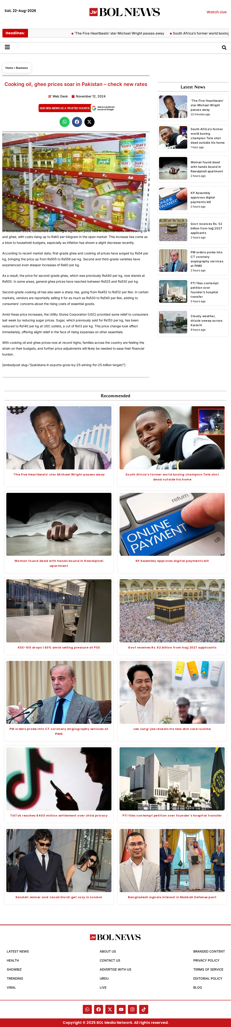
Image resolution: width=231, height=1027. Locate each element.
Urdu (104, 978)
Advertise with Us (115, 969)
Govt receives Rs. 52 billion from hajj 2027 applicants (206, 228)
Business (22, 67)
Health (13, 960)
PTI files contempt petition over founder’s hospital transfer (172, 815)
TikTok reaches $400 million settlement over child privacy (59, 815)
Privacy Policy (206, 960)
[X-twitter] (109, 1009)
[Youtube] (121, 1009)
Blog (197, 987)
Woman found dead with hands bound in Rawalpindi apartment (207, 166)
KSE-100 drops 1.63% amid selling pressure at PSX (59, 647)
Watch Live (216, 12)
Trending (15, 978)
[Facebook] (98, 1009)
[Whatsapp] (87, 1009)
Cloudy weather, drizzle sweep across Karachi (206, 320)
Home (9, 67)
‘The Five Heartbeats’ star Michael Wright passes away (102, 33)
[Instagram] (132, 1009)
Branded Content (209, 951)
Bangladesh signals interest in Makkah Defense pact (172, 897)
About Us (108, 951)
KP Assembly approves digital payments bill (203, 197)
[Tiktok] (143, 1009)
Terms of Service (208, 969)
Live (103, 987)
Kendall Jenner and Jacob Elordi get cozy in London (59, 897)
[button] (65, 122)
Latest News (18, 951)
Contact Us (110, 960)
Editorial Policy (207, 978)
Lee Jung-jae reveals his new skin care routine (172, 729)
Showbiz (14, 969)
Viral (11, 987)
